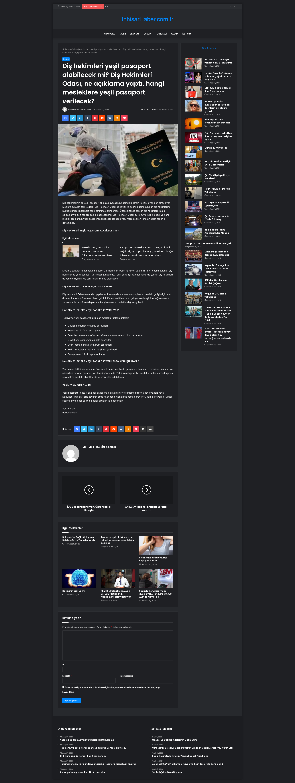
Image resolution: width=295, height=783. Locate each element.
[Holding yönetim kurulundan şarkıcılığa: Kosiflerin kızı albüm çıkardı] (193, 106)
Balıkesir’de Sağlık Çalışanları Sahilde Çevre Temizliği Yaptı (78, 539)
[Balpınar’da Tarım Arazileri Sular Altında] (193, 234)
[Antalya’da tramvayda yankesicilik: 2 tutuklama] (193, 63)
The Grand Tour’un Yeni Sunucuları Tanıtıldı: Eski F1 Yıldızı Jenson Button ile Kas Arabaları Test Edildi (218, 314)
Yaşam (174, 34)
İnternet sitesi (127, 676)
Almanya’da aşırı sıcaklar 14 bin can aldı (217, 121)
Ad (64, 664)
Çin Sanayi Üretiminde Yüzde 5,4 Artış (217, 218)
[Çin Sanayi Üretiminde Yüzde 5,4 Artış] (193, 220)
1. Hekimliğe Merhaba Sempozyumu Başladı (217, 253)
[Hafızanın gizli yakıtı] (79, 578)
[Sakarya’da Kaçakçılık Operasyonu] (193, 206)
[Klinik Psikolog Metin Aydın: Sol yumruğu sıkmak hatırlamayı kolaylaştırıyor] (118, 578)
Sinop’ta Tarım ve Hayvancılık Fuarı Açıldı (208, 243)
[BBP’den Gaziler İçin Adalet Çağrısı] (193, 284)
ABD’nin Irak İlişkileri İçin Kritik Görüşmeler (218, 163)
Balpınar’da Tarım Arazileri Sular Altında (217, 231)
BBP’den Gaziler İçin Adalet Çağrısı (216, 282)
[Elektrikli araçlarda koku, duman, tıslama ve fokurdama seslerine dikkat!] (71, 251)
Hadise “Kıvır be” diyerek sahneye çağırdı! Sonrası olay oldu (218, 76)
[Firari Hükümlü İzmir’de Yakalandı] (193, 193)
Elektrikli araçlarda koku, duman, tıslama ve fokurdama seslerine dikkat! (97, 251)
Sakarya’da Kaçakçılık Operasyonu (217, 204)
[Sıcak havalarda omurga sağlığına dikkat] (156, 545)
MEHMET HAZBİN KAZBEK (79, 109)
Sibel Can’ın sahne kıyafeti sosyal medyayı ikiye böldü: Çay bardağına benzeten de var (218, 335)
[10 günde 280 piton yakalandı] (193, 298)
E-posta (67, 676)
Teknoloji (161, 34)
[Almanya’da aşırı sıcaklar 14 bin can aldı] (193, 123)
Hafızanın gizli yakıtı (73, 591)
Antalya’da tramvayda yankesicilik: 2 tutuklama (218, 61)
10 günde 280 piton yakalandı (215, 295)
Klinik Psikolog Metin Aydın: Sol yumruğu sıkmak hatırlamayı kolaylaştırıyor (116, 593)
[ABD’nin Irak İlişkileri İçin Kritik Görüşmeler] (193, 165)
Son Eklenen (209, 48)
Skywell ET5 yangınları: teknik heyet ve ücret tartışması (217, 268)
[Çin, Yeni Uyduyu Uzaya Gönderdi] (193, 179)
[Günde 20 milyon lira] (193, 152)
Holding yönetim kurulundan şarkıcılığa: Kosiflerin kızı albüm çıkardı (217, 106)
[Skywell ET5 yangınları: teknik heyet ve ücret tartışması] (193, 269)
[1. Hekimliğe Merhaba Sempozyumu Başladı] (193, 256)
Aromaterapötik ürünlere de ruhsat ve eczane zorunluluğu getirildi (117, 540)
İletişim (186, 34)
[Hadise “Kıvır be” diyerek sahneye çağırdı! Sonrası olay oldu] (193, 77)
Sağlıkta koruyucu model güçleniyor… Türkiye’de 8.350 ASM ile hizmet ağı (155, 593)
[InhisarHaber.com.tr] (147, 19)
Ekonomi (135, 34)
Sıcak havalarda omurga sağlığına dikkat (153, 559)
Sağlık (147, 34)
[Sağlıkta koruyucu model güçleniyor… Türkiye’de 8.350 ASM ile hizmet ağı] (156, 578)
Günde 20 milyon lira (216, 147)
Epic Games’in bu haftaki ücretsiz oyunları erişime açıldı (218, 136)
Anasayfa (109, 34)
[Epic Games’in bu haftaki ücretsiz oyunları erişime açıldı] (193, 137)
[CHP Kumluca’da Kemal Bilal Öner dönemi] (193, 92)
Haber (122, 34)
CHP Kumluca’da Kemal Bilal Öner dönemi (124, 6)
